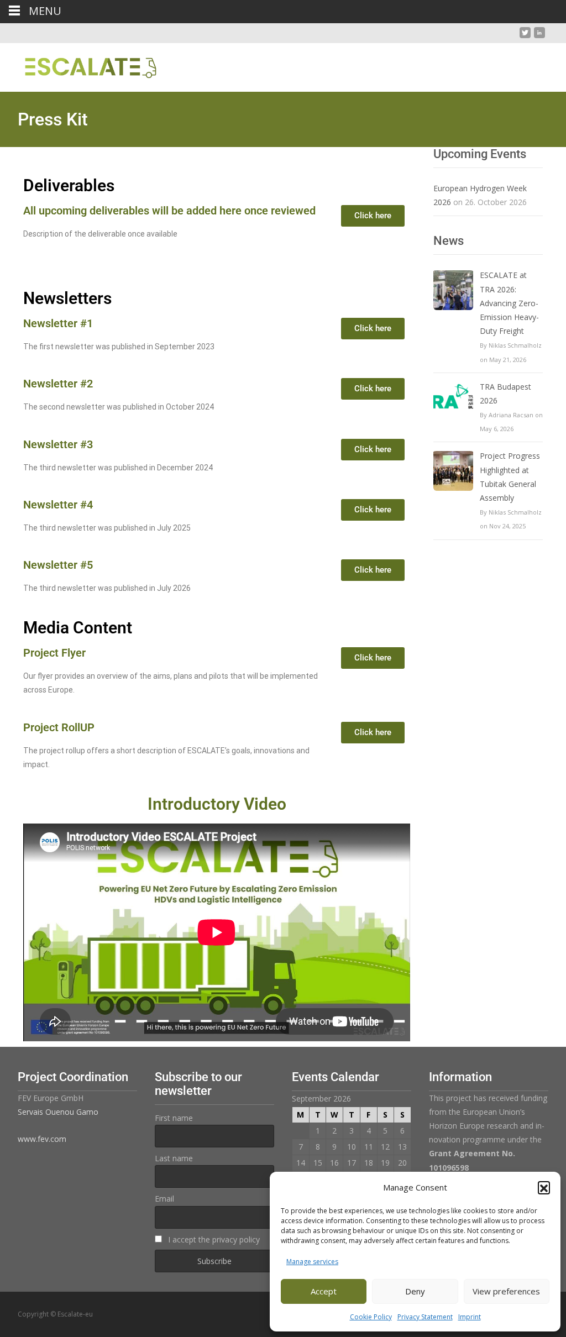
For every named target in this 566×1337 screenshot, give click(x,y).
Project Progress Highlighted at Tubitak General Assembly (510, 476)
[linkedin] (539, 37)
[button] (543, 1187)
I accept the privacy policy (213, 1239)
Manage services (312, 1261)
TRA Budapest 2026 (505, 393)
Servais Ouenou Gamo (58, 1112)
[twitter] (525, 37)
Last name (174, 1158)
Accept (324, 1291)
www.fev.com (42, 1139)
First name (174, 1118)
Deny (415, 1291)
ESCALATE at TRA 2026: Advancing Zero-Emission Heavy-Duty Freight (509, 303)
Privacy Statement (425, 1317)
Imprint (469, 1317)
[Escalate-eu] (82, 65)
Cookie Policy (371, 1317)
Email (164, 1198)
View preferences (506, 1291)
